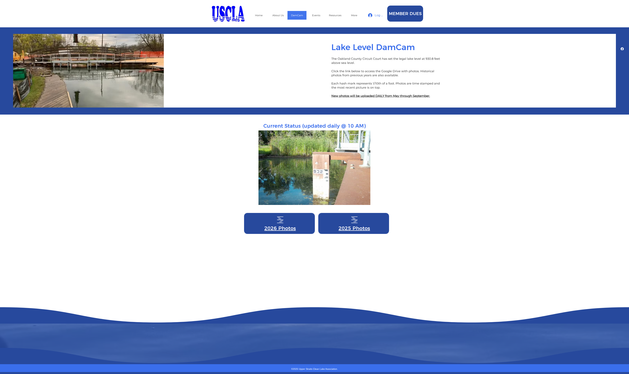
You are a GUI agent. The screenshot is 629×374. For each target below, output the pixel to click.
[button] (405, 14)
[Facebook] (622, 49)
